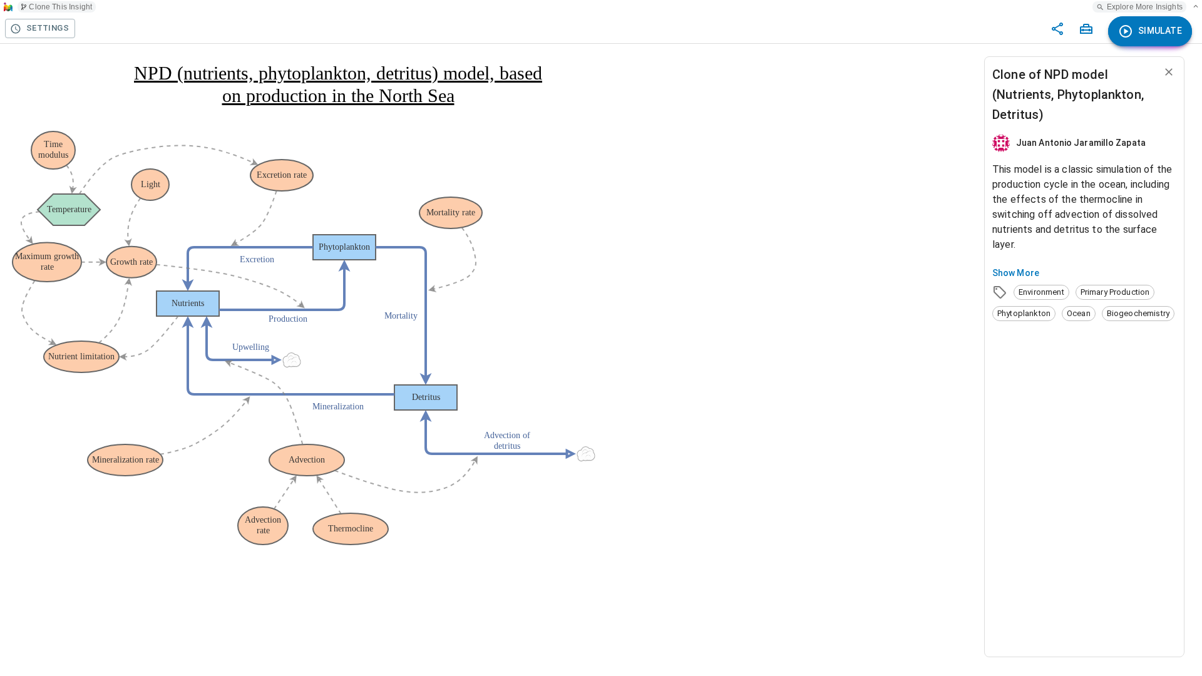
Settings (47, 28)
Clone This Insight (60, 7)
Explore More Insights (1145, 7)
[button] (1041, 292)
